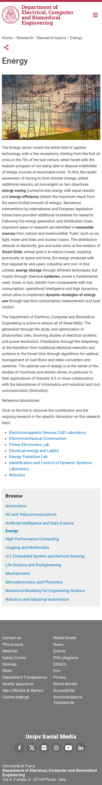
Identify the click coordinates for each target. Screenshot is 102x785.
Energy (11, 531)
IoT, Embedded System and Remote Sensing (44, 556)
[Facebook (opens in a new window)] (19, 747)
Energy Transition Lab (28, 456)
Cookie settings (15, 697)
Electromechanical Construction (37, 438)
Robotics (17, 475)
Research (25, 37)
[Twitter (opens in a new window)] (32, 747)
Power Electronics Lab (29, 444)
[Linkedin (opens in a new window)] (80, 747)
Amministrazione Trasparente (67, 699)
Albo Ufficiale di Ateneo (22, 690)
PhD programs (65, 657)
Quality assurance (17, 683)
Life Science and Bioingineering (33, 565)
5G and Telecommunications (31, 514)
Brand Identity (65, 683)
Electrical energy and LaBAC (34, 450)
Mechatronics (17, 573)
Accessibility (64, 690)
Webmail (10, 651)
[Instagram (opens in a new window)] (56, 747)
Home (95, 14)
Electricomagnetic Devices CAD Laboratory (47, 432)
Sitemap (9, 664)
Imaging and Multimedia (27, 547)
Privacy (59, 677)
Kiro (56, 670)
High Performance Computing (32, 539)
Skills (7, 670)
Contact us (11, 637)
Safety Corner (14, 657)
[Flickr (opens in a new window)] (44, 747)
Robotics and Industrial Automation (37, 599)
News (58, 644)
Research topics (51, 37)
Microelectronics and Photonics (34, 582)
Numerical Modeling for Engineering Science (45, 590)
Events (59, 651)
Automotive (15, 506)
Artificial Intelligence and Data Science (39, 523)
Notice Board (64, 637)
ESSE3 (59, 664)
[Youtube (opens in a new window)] (68, 747)
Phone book (12, 644)
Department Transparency (24, 677)
